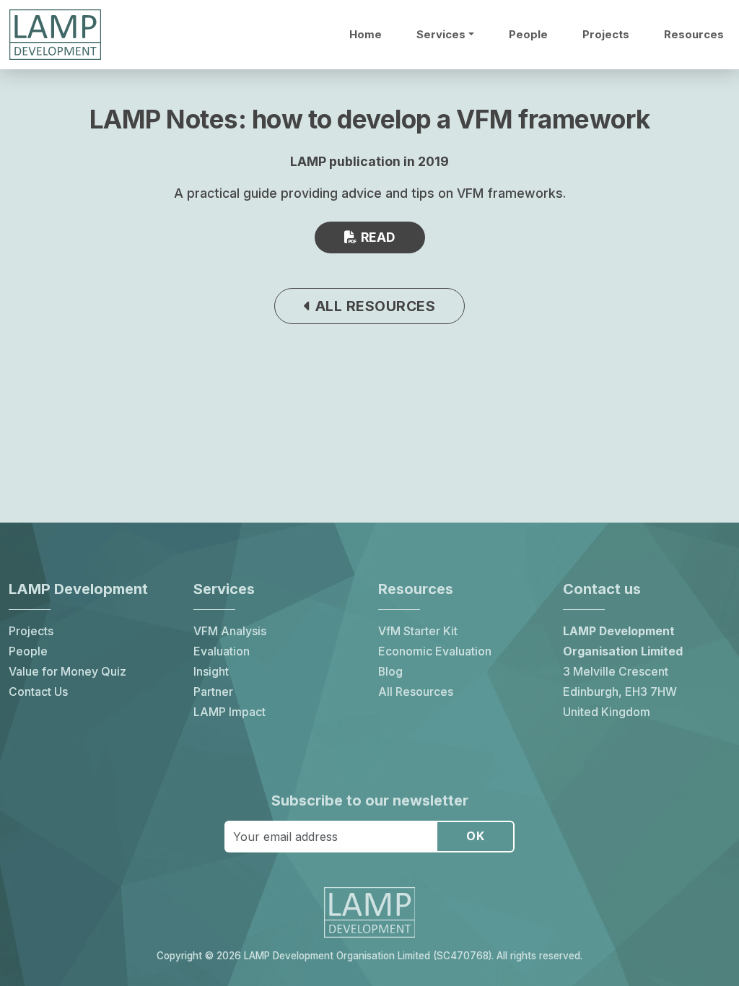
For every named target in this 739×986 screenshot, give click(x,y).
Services (440, 34)
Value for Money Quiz (67, 672)
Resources (694, 34)
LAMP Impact (229, 712)
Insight (211, 672)
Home (365, 34)
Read (376, 237)
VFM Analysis (229, 631)
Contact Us (38, 692)
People (528, 34)
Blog (390, 672)
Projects (605, 34)
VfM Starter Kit (418, 631)
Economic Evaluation (434, 651)
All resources (373, 306)
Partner (213, 692)
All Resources (415, 692)
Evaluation (221, 651)
